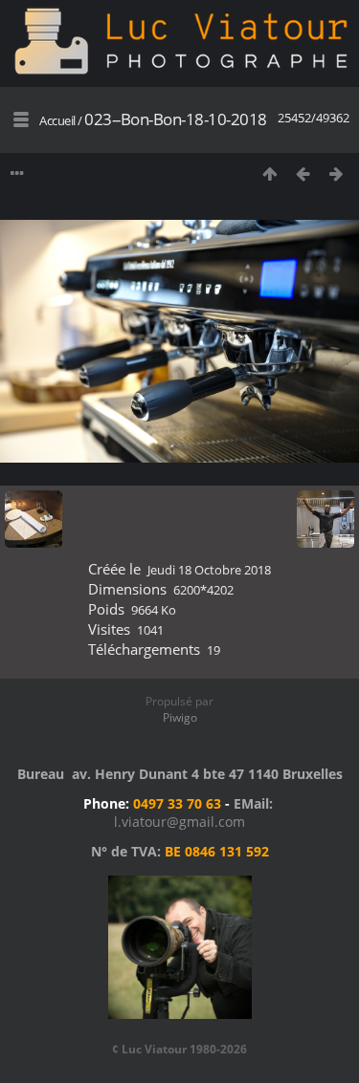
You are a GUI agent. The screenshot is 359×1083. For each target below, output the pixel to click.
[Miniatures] (269, 173)
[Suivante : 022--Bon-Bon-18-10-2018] (336, 173)
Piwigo (180, 717)
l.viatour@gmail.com (179, 821)
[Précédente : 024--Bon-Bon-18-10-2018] (303, 173)
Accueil (57, 120)
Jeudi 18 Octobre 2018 (209, 569)
